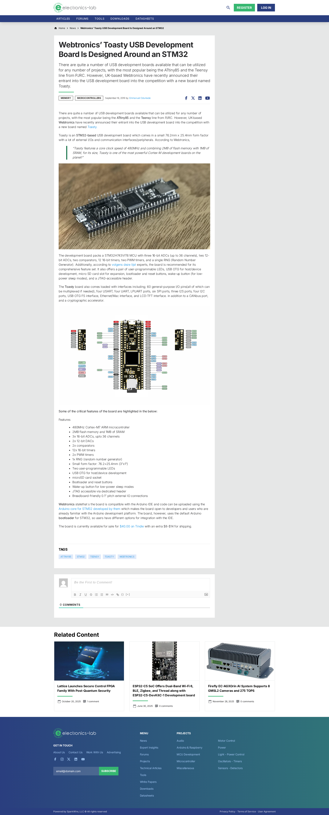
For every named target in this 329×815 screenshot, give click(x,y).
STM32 (81, 556)
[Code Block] (112, 594)
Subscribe (108, 771)
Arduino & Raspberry (189, 747)
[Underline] (85, 594)
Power (222, 747)
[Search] (228, 7)
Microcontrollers (89, 98)
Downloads (146, 788)
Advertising (114, 752)
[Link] (117, 594)
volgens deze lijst (124, 264)
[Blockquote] (107, 594)
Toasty (109, 556)
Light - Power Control (231, 754)
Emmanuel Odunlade (140, 98)
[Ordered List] (96, 594)
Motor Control (226, 740)
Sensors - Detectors (230, 768)
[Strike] (91, 594)
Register (244, 8)
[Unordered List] (101, 594)
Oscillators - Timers (230, 761)
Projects (145, 761)
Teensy (94, 556)
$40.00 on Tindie (132, 526)
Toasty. (92, 127)
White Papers (148, 781)
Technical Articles (151, 768)
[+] (128, 594)
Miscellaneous (185, 768)
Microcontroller (186, 761)
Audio (180, 740)
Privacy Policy (227, 811)
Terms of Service (246, 811)
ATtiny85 (66, 556)
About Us (59, 752)
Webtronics (127, 556)
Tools (99, 18)
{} (122, 594)
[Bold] (75, 594)
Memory (66, 98)
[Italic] (80, 594)
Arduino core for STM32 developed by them (89, 509)
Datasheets (145, 18)
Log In (266, 8)
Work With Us (94, 752)
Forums (82, 18)
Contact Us (75, 752)
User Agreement (267, 811)
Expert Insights (149, 747)
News (143, 740)
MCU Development (188, 754)
